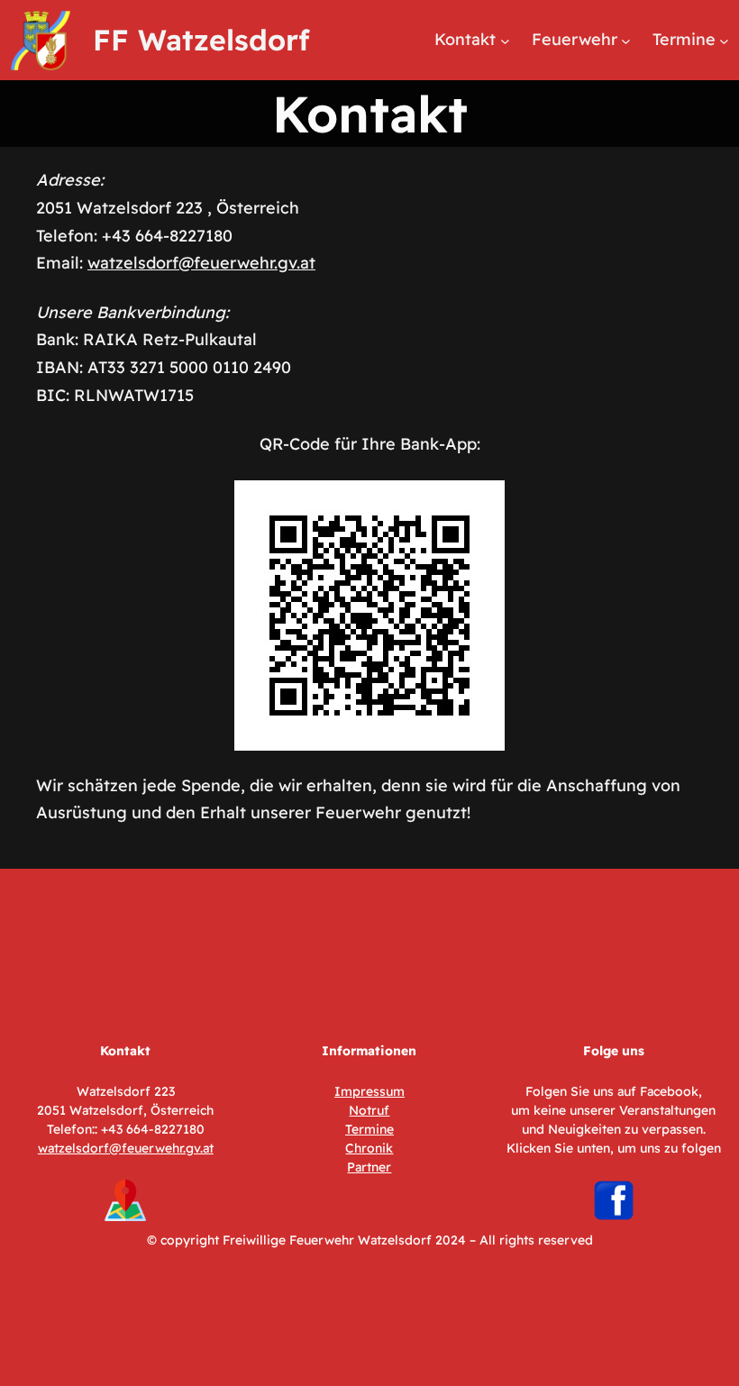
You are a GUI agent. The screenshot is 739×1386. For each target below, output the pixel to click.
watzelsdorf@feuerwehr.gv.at (201, 262)
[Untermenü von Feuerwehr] (626, 40)
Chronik (369, 1148)
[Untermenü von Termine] (724, 40)
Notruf (369, 1110)
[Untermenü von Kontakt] (505, 40)
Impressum (369, 1091)
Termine (369, 1129)
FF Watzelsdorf (201, 40)
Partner (369, 1167)
